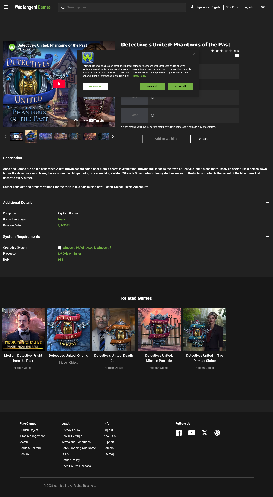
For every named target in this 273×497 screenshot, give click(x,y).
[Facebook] (179, 433)
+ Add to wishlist (165, 139)
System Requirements (21, 236)
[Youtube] (191, 432)
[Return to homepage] (32, 7)
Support (109, 442)
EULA (65, 454)
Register (216, 7)
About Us (110, 436)
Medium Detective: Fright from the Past (23, 358)
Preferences (95, 86)
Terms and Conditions (76, 442)
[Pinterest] (217, 432)
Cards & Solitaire (30, 448)
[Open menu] (5, 7)
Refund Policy (71, 460)
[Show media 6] (89, 136)
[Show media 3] (45, 136)
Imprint (108, 430)
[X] (205, 433)
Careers (109, 448)
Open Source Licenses (76, 466)
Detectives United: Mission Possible (159, 358)
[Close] (194, 54)
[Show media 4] (60, 136)
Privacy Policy (71, 430)
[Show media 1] (16, 136)
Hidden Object (23, 368)
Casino (24, 454)
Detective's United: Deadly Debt (114, 358)
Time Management (32, 436)
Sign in (200, 7)
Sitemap (109, 454)
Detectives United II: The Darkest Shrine (204, 358)
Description (12, 158)
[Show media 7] (104, 136)
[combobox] (122, 7)
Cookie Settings (72, 436)
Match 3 (25, 442)
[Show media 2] (31, 136)
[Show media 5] (74, 136)
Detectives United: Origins (68, 355)
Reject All (152, 86)
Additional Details (17, 202)
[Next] (113, 136)
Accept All (180, 86)
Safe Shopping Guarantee (79, 448)
